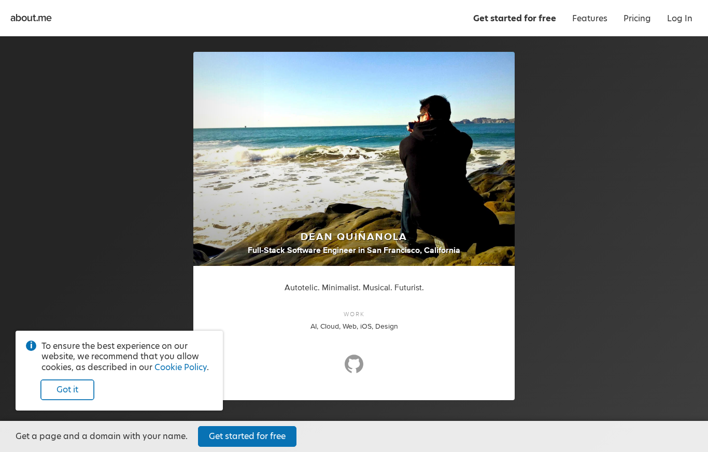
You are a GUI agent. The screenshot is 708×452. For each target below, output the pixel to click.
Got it (67, 390)
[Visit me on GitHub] (354, 368)
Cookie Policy (180, 367)
